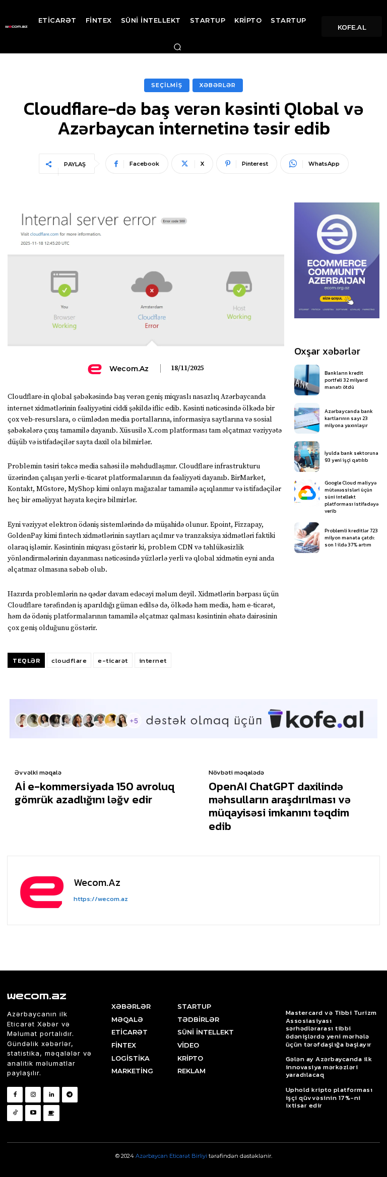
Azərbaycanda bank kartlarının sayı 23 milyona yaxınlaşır (349, 418)
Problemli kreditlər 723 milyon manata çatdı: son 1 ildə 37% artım (351, 537)
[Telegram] (70, 1094)
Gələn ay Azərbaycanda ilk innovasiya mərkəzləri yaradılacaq (329, 1066)
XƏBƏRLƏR (218, 85)
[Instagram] (33, 1094)
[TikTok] (15, 1113)
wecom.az (129, 369)
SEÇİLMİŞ (166, 85)
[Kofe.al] (51, 1113)
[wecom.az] (96, 368)
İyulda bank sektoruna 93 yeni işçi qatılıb (351, 456)
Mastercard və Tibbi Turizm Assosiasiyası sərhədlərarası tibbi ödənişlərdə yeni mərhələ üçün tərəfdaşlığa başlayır (331, 1028)
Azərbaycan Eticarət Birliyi (172, 1155)
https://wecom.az (101, 899)
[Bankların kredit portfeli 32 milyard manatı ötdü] (307, 380)
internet (153, 660)
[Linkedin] (51, 1094)
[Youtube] (33, 1113)
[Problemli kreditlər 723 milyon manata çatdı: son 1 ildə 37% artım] (307, 537)
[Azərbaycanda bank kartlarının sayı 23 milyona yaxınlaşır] (307, 418)
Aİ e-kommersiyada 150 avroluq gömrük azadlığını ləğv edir (94, 793)
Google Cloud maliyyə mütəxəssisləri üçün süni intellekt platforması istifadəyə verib (351, 497)
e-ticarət (113, 660)
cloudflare (69, 660)
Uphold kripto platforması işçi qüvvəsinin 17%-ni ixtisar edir (329, 1097)
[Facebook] (15, 1094)
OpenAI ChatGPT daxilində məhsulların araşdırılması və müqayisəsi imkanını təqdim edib (280, 807)
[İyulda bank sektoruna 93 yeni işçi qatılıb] (307, 456)
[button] (177, 46)
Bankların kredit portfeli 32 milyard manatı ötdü (346, 380)
